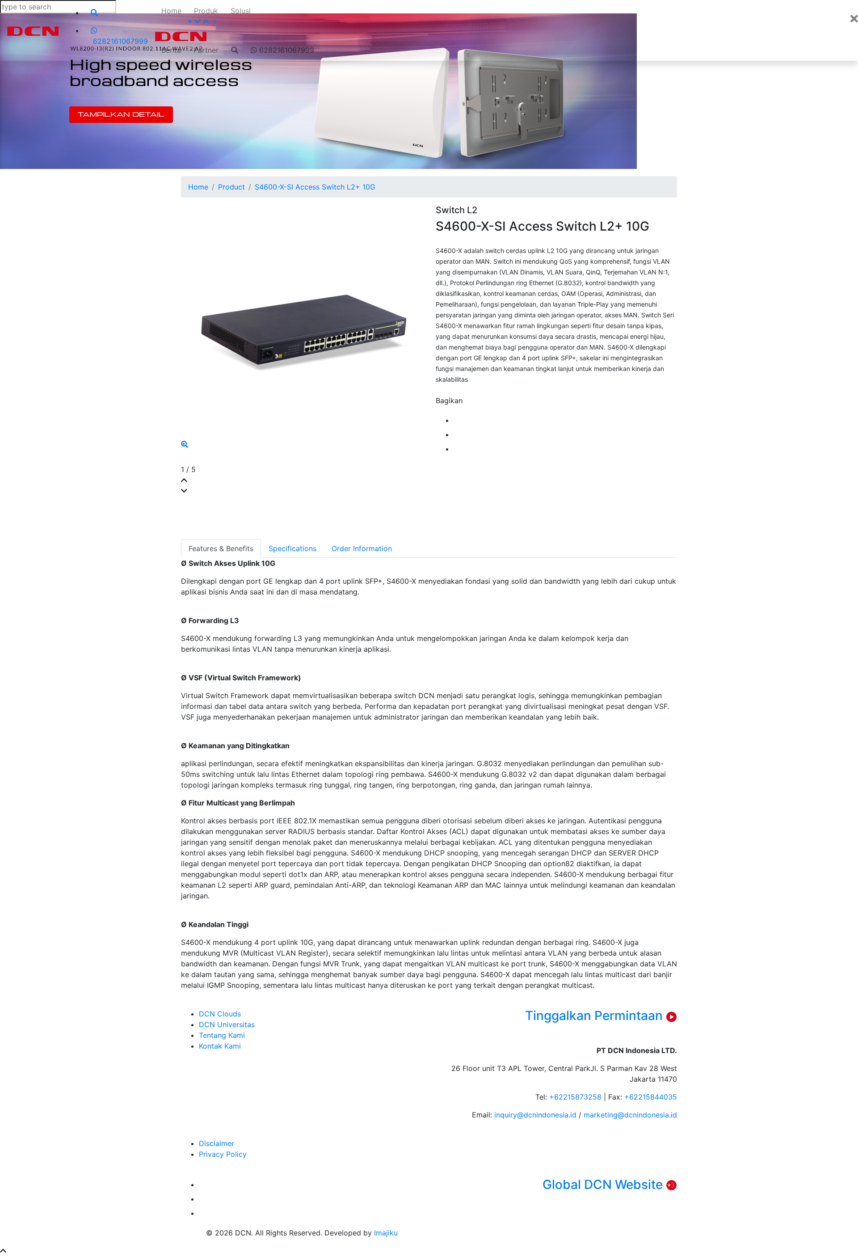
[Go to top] (3, 1250)
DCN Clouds (220, 1013)
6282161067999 (285, 50)
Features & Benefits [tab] (221, 548)
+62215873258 (576, 1096)
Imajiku (386, 1232)
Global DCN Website (604, 1184)
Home (171, 10)
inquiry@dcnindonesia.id (536, 1114)
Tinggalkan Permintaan (595, 1015)
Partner (206, 50)
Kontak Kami (220, 1045)
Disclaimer (216, 1143)
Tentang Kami (222, 1035)
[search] (119, 12)
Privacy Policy (223, 1154)
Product (231, 186)
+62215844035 (650, 1096)
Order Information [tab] (362, 548)
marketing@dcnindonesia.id (630, 1114)
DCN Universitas (227, 1024)
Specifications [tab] (292, 548)
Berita (171, 50)
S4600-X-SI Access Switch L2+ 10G (315, 186)
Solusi (241, 10)
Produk (206, 10)
